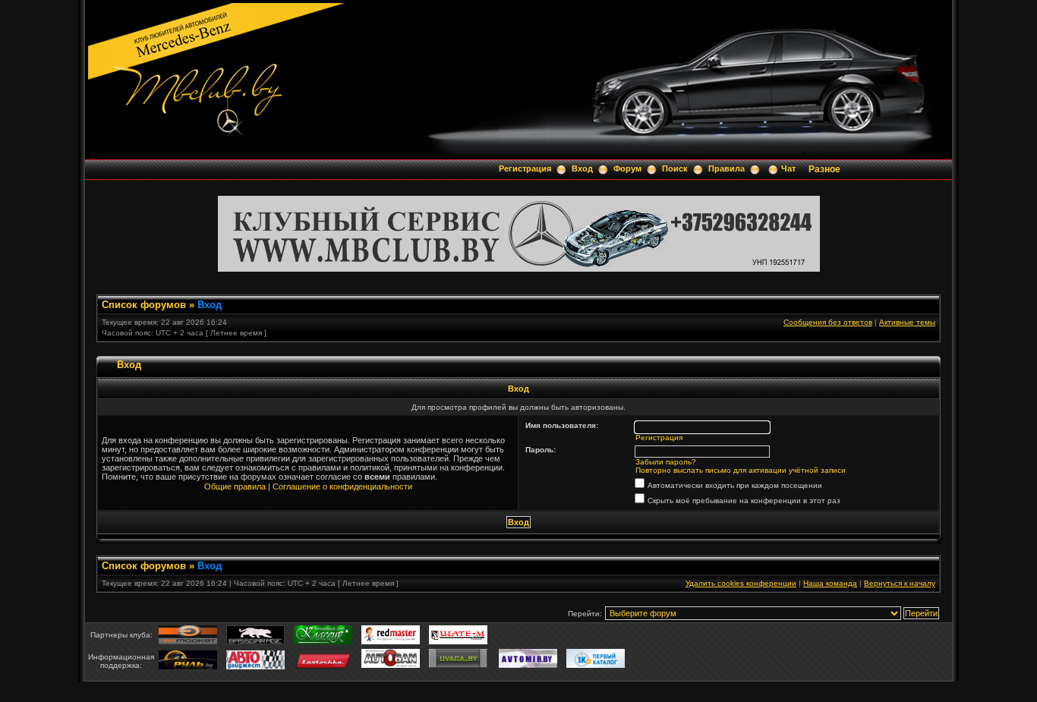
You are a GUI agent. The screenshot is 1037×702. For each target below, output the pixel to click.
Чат (788, 168)
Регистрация (525, 168)
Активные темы (907, 322)
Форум (627, 168)
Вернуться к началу (899, 583)
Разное (824, 169)
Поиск (675, 168)
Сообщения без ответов (827, 322)
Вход (582, 168)
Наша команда (830, 583)
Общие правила (235, 486)
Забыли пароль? (665, 462)
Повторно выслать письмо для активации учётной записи (740, 470)
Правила (726, 168)
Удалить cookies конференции (741, 583)
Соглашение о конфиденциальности (342, 486)
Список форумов (144, 304)
